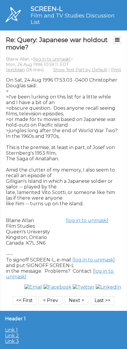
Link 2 (12, 335)
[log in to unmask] (52, 59)
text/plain (15, 69)
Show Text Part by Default (80, 69)
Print (116, 69)
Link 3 (12, 341)
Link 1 (11, 330)
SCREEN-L (47, 8)
